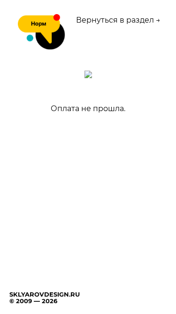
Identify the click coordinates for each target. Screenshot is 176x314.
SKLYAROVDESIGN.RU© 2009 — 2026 (44, 298)
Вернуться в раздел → (118, 20)
